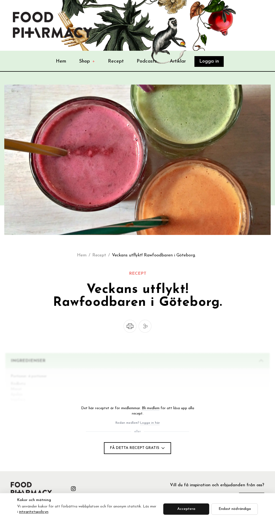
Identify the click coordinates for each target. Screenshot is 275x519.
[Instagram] (73, 488)
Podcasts (147, 61)
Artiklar (178, 61)
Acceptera (186, 509)
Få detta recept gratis (134, 448)
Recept (116, 61)
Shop (87, 61)
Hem (61, 61)
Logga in (209, 61)
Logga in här (150, 422)
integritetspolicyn (33, 512)
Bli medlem (151, 408)
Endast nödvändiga (235, 509)
